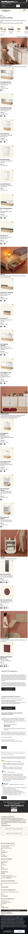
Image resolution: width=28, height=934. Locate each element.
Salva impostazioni (8, 689)
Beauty (2, 915)
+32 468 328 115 (4, 869)
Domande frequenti (16, 819)
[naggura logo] (5, 11)
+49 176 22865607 (4, 887)
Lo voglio (14, 810)
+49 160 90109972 (4, 907)
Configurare (8, 931)
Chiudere (4, 747)
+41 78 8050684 (4, 896)
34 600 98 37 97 (4, 852)
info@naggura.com (5, 825)
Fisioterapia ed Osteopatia (6, 913)
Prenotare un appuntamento (14, 910)
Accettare (19, 931)
